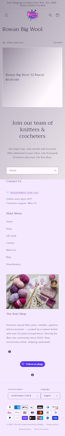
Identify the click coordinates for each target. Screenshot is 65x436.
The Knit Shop (20, 424)
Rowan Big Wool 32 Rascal (25, 75)
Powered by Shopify (35, 424)
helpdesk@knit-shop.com (24, 192)
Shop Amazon (13, 264)
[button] (6, 15)
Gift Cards (11, 236)
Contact (10, 243)
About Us (11, 250)
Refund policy (25, 429)
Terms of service (41, 429)
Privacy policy (52, 424)
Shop (9, 229)
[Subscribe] (55, 170)
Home (9, 221)
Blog (8, 257)
